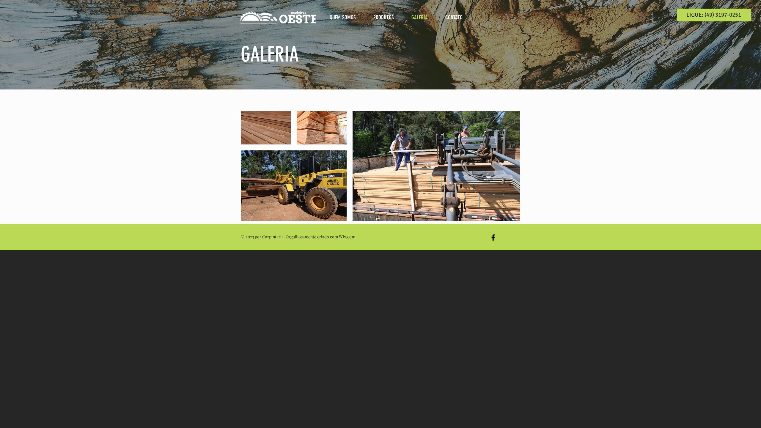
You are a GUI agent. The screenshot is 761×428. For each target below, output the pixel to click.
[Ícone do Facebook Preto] (493, 237)
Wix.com (347, 237)
